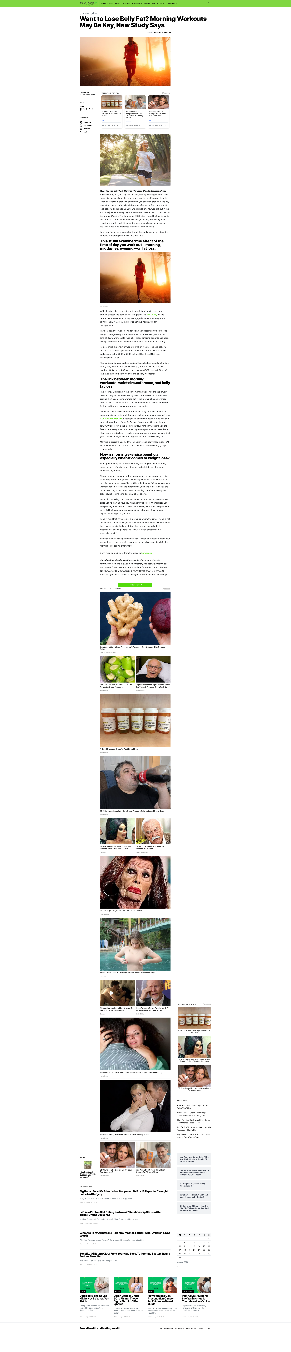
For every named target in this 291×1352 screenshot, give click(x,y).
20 (194, 1250)
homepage (146, 553)
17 (180, 1250)
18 (185, 1250)
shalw (82, 106)
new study (152, 314)
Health (117, 3)
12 (190, 1246)
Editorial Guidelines (166, 1328)
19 (190, 1250)
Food (153, 3)
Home (103, 3)
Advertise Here (171, 3)
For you (159, 3)
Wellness (110, 3)
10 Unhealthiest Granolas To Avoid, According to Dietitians (87, 1175)
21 (199, 1250)
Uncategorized (89, 13)
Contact (208, 1328)
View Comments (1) (135, 585)
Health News (136, 3)
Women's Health (188, 1291)
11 (185, 1246)
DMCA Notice (179, 1328)
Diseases (126, 3)
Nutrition (147, 3)
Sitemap (201, 1328)
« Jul (179, 1266)
